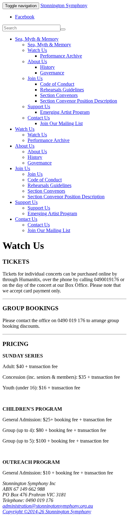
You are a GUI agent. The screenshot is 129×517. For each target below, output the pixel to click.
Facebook (24, 16)
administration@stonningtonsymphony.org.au (48, 506)
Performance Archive (61, 55)
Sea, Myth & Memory (37, 39)
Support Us (39, 106)
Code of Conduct (57, 84)
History (47, 67)
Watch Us (37, 50)
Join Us (35, 78)
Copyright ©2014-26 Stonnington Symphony (47, 511)
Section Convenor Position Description (78, 101)
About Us (37, 61)
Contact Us (39, 117)
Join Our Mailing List (61, 123)
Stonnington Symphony (63, 5)
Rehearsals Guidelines (62, 89)
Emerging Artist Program (65, 112)
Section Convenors (59, 95)
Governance (52, 72)
